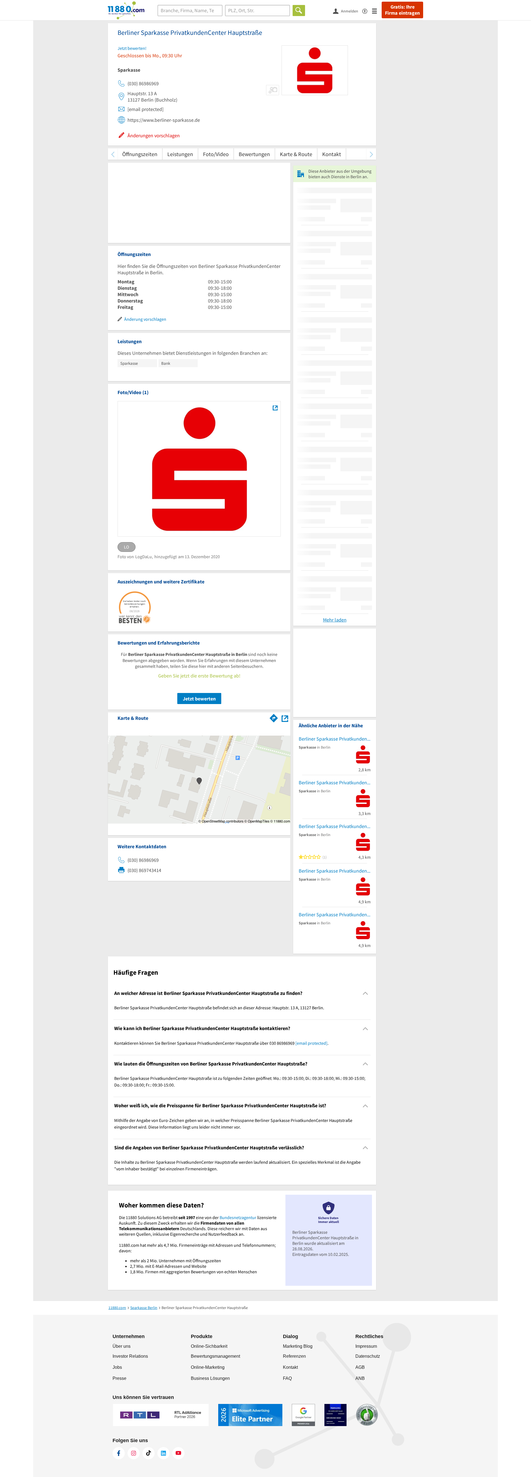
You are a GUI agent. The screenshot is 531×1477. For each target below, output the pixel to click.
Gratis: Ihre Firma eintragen (402, 10)
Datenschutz (367, 1356)
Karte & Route (296, 154)
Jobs (117, 1367)
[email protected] (311, 1043)
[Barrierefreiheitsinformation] (367, 10)
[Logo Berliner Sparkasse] (275, 407)
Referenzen (294, 1356)
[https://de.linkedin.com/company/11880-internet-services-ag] (163, 1453)
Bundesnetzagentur (238, 1217)
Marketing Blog (298, 1346)
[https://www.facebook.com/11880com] (119, 1453)
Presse (119, 1378)
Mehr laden (335, 620)
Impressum (366, 1346)
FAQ (287, 1378)
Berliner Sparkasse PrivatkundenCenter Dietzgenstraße (335, 782)
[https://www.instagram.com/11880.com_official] (133, 1453)
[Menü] (377, 10)
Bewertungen (254, 154)
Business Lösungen (210, 1378)
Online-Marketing (208, 1367)
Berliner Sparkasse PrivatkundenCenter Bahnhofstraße (335, 739)
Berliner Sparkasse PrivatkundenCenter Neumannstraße (335, 914)
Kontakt (331, 154)
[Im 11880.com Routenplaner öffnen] (274, 717)
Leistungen (180, 154)
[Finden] (299, 10)
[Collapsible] (365, 993)
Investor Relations (130, 1356)
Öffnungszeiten (139, 154)
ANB (360, 1378)
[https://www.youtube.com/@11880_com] (178, 1453)
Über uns (122, 1346)
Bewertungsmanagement (215, 1356)
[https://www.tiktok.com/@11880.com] (148, 1453)
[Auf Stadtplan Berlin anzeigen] (285, 717)
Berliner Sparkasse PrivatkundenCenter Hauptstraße (335, 871)
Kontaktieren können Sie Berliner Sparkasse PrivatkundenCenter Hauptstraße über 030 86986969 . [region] (221, 1043)
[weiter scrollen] (371, 154)
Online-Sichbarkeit (209, 1346)
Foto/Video (216, 154)
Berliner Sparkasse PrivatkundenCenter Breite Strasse (335, 826)
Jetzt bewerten (199, 698)
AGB (360, 1367)
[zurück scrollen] (113, 154)
